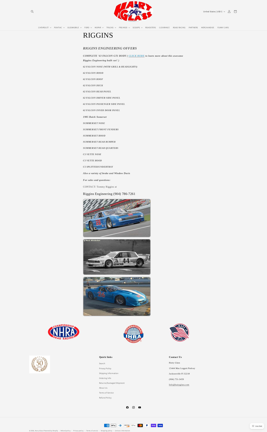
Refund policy (66, 431)
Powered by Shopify (51, 431)
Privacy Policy (105, 368)
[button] (32, 11)
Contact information (122, 431)
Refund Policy (105, 397)
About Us (103, 388)
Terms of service (92, 431)
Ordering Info (105, 378)
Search (102, 363)
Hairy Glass (39, 431)
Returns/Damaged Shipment (112, 383)
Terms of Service (106, 392)
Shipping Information (108, 373)
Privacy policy (78, 431)
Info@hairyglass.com (179, 385)
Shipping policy (106, 431)
